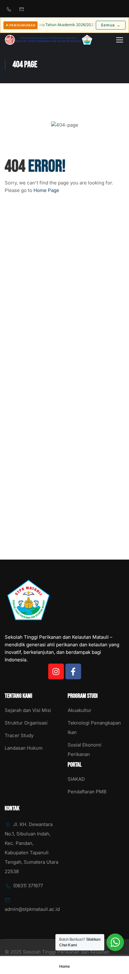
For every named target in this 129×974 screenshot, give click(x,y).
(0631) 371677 (28, 886)
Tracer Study (19, 735)
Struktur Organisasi (26, 723)
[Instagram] (56, 671)
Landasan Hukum (24, 748)
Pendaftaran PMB (87, 792)
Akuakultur (79, 710)
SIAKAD (76, 779)
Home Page (46, 190)
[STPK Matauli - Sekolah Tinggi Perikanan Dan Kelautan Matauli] (49, 40)
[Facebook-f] (73, 671)
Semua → (111, 25)
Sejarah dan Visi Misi (28, 710)
